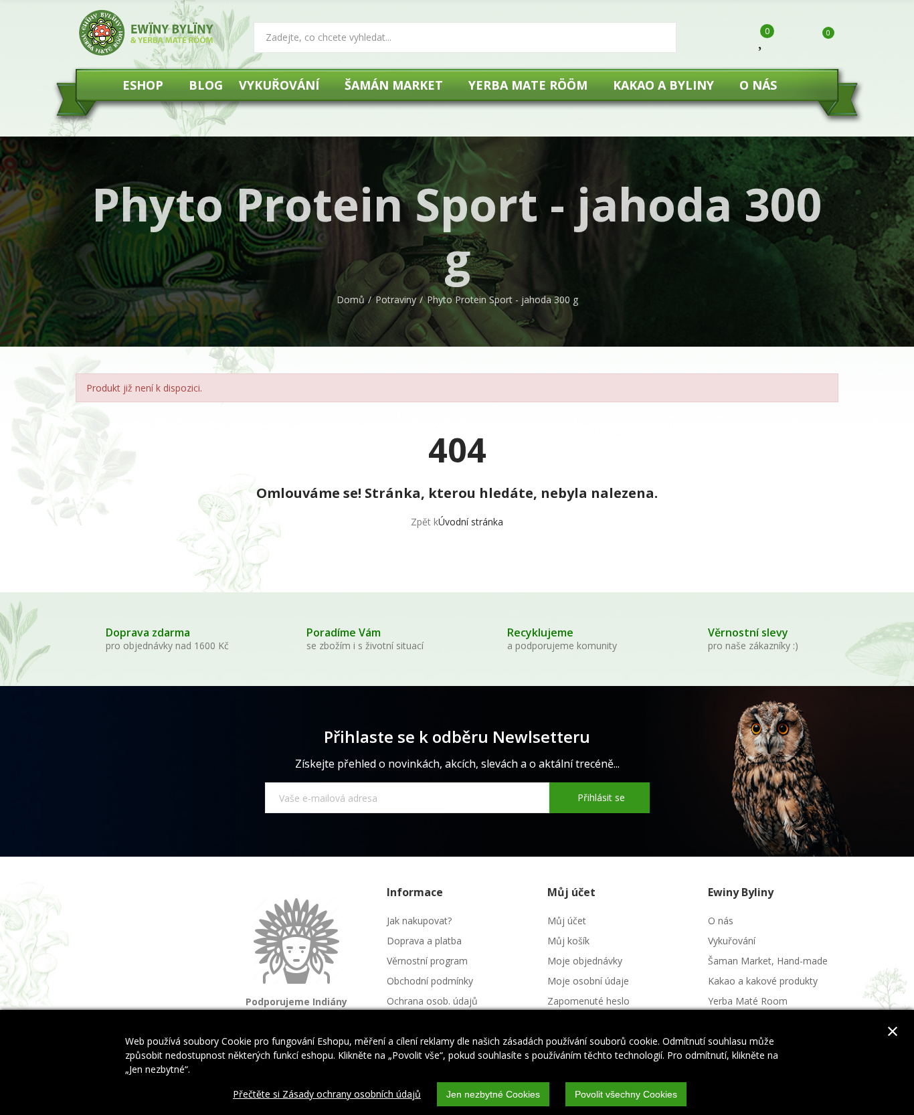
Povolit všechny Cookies (626, 1094)
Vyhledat (655, 37)
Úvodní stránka (470, 521)
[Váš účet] (789, 39)
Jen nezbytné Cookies (493, 1094)
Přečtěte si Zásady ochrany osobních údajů (327, 1094)
